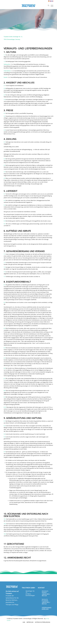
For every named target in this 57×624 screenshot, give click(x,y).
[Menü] (51, 5)
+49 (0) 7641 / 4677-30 (46, 594)
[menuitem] (47, 5)
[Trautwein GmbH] (28, 5)
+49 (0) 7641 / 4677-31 (46, 603)
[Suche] (47, 5)
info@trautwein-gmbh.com (47, 608)
